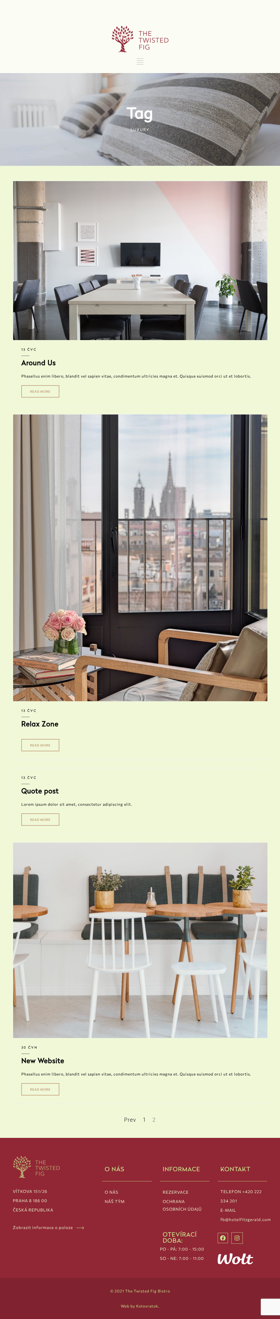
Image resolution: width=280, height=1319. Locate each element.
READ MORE (40, 391)
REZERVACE (176, 1192)
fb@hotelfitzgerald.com (245, 1219)
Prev (130, 1120)
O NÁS (111, 1192)
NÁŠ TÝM (115, 1201)
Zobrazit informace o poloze (44, 1227)
